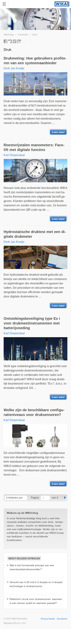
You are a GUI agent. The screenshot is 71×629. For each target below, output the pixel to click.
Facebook (5, 41)
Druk (34, 34)
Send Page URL (23, 41)
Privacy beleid (48, 619)
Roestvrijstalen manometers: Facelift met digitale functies (34, 147)
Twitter (10, 41)
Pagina (35, 497)
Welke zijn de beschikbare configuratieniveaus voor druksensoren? (34, 412)
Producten (23, 34)
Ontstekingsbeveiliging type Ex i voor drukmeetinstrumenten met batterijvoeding (32, 323)
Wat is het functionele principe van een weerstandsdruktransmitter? (32, 567)
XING (14, 41)
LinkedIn (19, 41)
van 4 (55, 497)
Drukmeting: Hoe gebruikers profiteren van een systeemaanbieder (35, 60)
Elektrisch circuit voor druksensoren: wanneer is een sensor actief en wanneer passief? (36, 601)
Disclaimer (62, 619)
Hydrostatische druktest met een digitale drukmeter (35, 234)
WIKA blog (9, 34)
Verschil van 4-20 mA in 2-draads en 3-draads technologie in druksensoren (36, 584)
